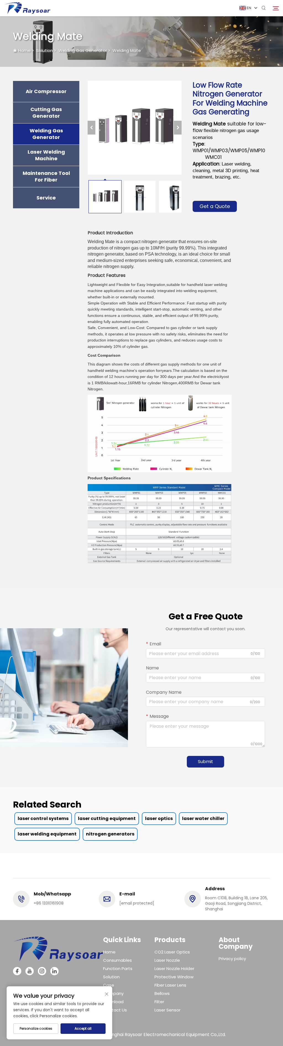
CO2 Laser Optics (172, 952)
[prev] (91, 128)
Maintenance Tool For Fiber (46, 176)
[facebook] (17, 971)
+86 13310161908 (49, 903)
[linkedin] (54, 971)
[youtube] (29, 971)
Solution (44, 50)
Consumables (117, 960)
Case (108, 985)
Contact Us (115, 1010)
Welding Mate (126, 50)
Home (24, 50)
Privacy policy (232, 958)
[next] (178, 128)
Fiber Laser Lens (170, 985)
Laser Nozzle (167, 960)
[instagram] (42, 971)
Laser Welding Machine (46, 155)
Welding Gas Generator (82, 50)
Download (113, 1002)
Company (113, 993)
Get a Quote (215, 206)
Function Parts (117, 968)
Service (46, 198)
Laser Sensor (167, 1010)
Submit (205, 761)
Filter (159, 1002)
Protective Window (173, 977)
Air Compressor (46, 91)
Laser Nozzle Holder (174, 968)
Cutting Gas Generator (46, 112)
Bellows (162, 993)
